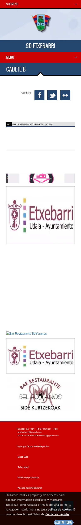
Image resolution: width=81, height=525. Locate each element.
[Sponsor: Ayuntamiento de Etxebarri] (40, 215)
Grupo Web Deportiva (38, 446)
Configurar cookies (57, 514)
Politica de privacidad (28, 477)
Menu (10, 57)
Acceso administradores (30, 487)
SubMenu (12, 4)
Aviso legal (23, 467)
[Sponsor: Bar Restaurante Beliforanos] (40, 178)
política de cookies (59, 509)
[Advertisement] (40, 287)
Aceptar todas (63, 522)
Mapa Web (23, 456)
